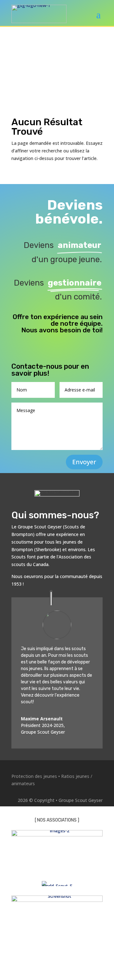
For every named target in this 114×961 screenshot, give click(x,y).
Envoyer (84, 462)
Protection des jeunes (34, 776)
